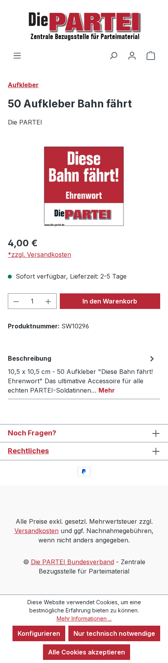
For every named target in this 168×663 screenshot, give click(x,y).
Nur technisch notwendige (114, 633)
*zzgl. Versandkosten (39, 254)
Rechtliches (28, 451)
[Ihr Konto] (132, 55)
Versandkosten (36, 531)
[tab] (82, 374)
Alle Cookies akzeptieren (86, 652)
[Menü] (17, 55)
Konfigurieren (39, 633)
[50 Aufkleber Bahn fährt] (84, 186)
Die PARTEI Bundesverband (72, 562)
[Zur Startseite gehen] (84, 25)
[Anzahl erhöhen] (48, 301)
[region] (84, 186)
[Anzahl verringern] (16, 301)
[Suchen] (113, 55)
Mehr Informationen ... (84, 618)
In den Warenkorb (109, 301)
